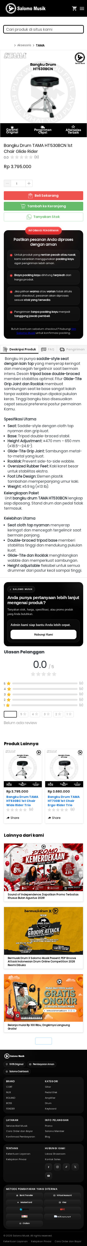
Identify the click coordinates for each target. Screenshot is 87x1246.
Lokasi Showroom (55, 1153)
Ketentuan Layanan (18, 1153)
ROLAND (10, 1098)
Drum (48, 1103)
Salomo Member (54, 1131)
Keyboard (50, 1108)
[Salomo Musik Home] (14, 1056)
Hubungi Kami (43, 634)
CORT (9, 1087)
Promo (48, 1126)
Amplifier (50, 1098)
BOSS (9, 1103)
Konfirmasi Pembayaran (20, 1136)
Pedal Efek (51, 1092)
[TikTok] (66, 1167)
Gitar (48, 1087)
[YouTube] (48, 1175)
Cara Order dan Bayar (19, 1131)
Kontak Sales (52, 1159)
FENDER (10, 1108)
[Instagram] (57, 1167)
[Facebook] (48, 1167)
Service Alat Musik (16, 1126)
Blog (47, 1136)
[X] (75, 1167)
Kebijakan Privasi (16, 1159)
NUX (8, 1092)
